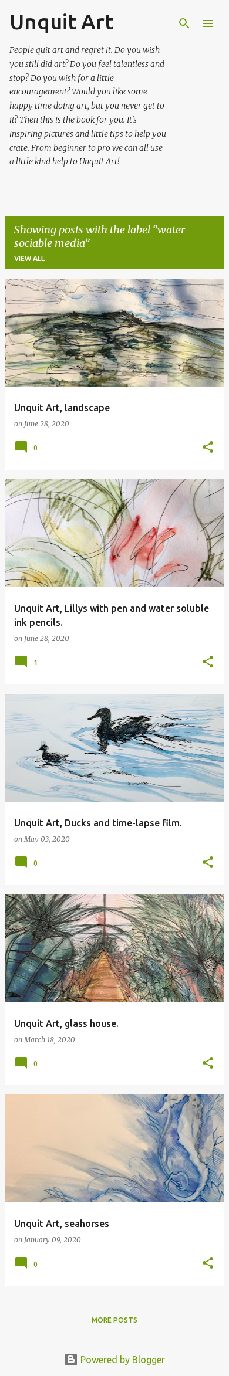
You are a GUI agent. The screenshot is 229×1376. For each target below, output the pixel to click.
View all (29, 258)
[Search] (184, 23)
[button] (208, 448)
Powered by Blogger (121, 1359)
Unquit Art (61, 21)
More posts (114, 1320)
